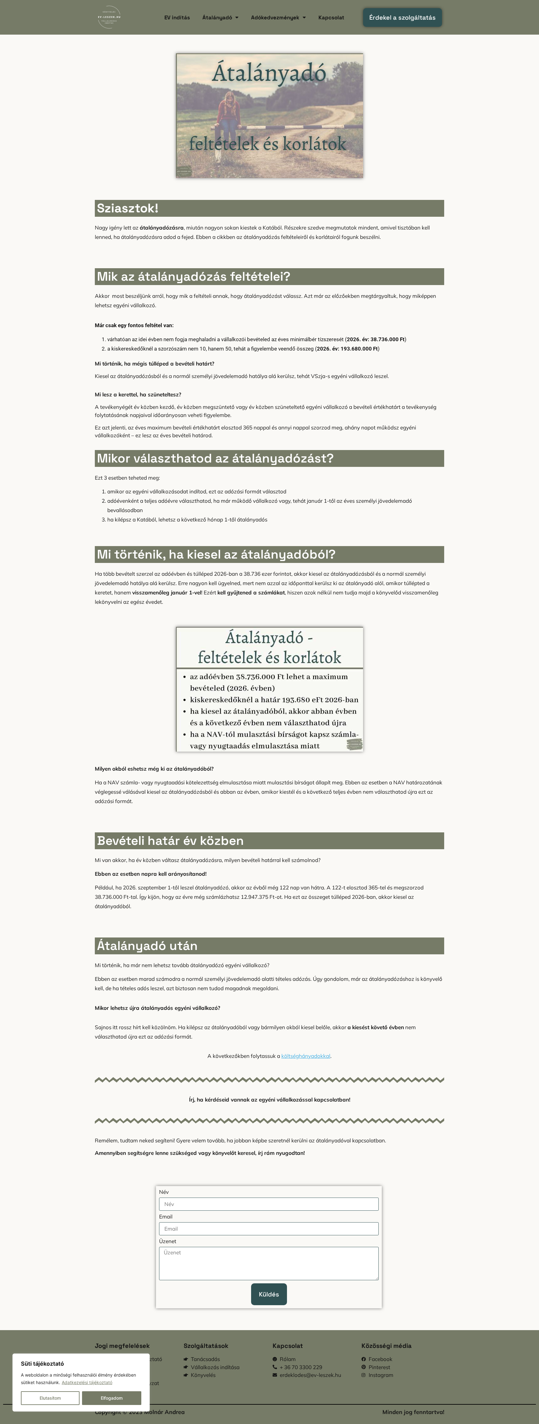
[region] (81, 1383)
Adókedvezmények (275, 17)
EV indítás (177, 17)
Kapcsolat (331, 17)
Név (164, 1192)
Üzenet (167, 1241)
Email (165, 1217)
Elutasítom (50, 1398)
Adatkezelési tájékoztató (87, 1382)
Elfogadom (112, 1398)
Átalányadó (217, 17)
